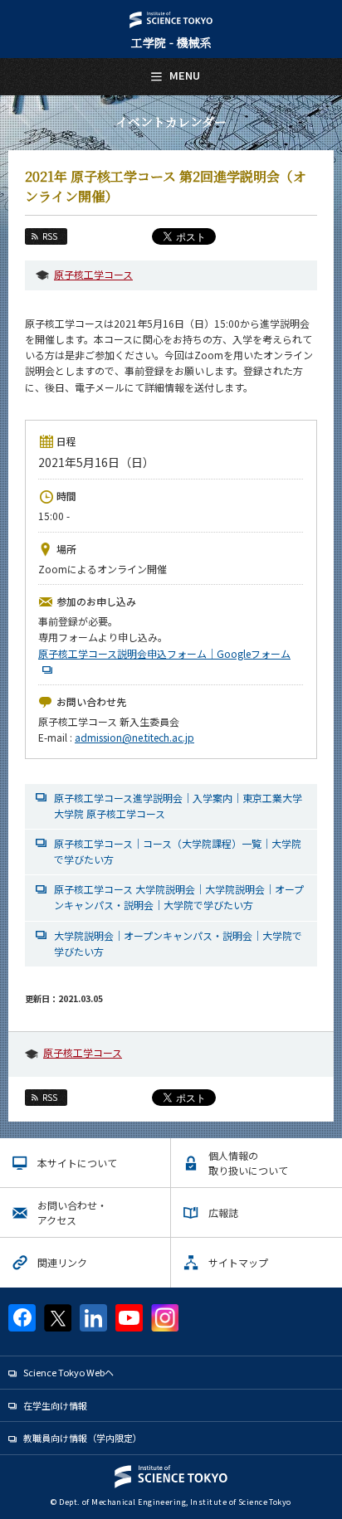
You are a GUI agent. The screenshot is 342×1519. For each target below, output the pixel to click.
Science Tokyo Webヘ (68, 1372)
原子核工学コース (93, 274)
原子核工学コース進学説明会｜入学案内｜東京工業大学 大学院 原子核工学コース (178, 805)
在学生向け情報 (55, 1405)
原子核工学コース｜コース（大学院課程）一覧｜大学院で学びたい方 (177, 851)
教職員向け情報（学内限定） (82, 1437)
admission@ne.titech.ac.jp (134, 737)
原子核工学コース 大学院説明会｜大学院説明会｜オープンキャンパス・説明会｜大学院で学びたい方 (179, 897)
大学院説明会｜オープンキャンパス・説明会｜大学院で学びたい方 (178, 943)
